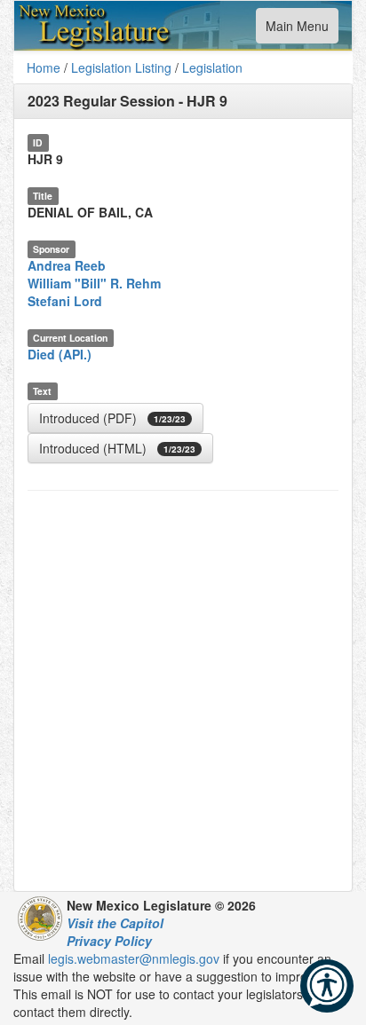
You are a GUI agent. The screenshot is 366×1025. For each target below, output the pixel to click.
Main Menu (297, 29)
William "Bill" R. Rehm (94, 283)
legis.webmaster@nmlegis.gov (133, 958)
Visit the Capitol (115, 923)
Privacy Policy (109, 941)
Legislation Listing (121, 67)
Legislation (212, 67)
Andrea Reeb (67, 265)
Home (43, 67)
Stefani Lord (65, 301)
